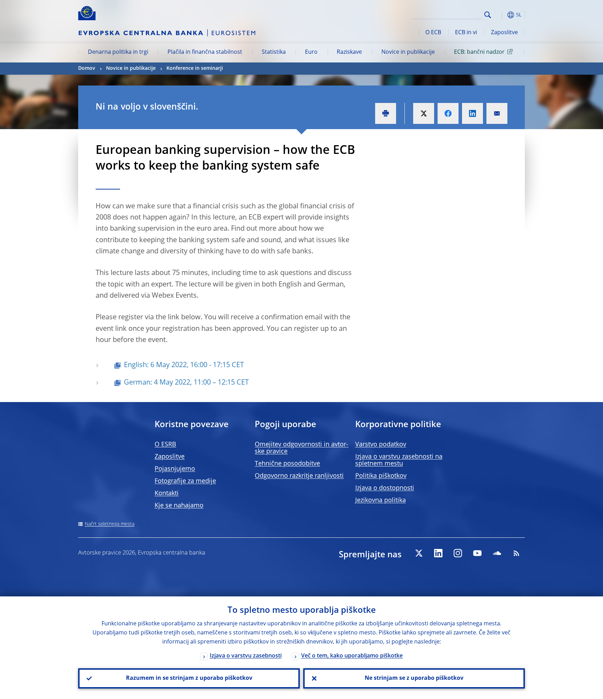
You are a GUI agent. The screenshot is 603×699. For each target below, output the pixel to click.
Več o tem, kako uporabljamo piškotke (352, 656)
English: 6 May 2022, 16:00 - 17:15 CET (184, 365)
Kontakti (167, 493)
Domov (86, 68)
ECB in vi (466, 33)
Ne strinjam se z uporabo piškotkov (414, 678)
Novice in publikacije (408, 52)
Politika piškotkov (381, 476)
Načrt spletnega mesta (109, 524)
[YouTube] (477, 553)
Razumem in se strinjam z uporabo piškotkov (189, 678)
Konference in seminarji (194, 68)
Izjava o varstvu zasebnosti (246, 656)
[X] (418, 553)
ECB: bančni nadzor (479, 52)
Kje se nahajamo (179, 506)
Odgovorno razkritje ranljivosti (299, 476)
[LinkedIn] (438, 553)
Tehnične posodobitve (287, 464)
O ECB (433, 33)
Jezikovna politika (380, 500)
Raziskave (349, 52)
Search (487, 15)
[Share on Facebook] (448, 113)
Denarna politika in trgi (118, 52)
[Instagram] (457, 553)
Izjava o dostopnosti (384, 488)
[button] (500, 15)
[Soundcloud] (497, 553)
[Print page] (385, 113)
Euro (311, 52)
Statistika (274, 52)
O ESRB (165, 444)
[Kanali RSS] (516, 553)
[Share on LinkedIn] (472, 113)
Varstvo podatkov (380, 444)
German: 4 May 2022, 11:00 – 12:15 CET (186, 382)
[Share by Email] (496, 113)
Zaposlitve (504, 33)
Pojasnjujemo (175, 469)
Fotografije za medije (185, 481)
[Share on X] (423, 113)
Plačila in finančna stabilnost (205, 52)
